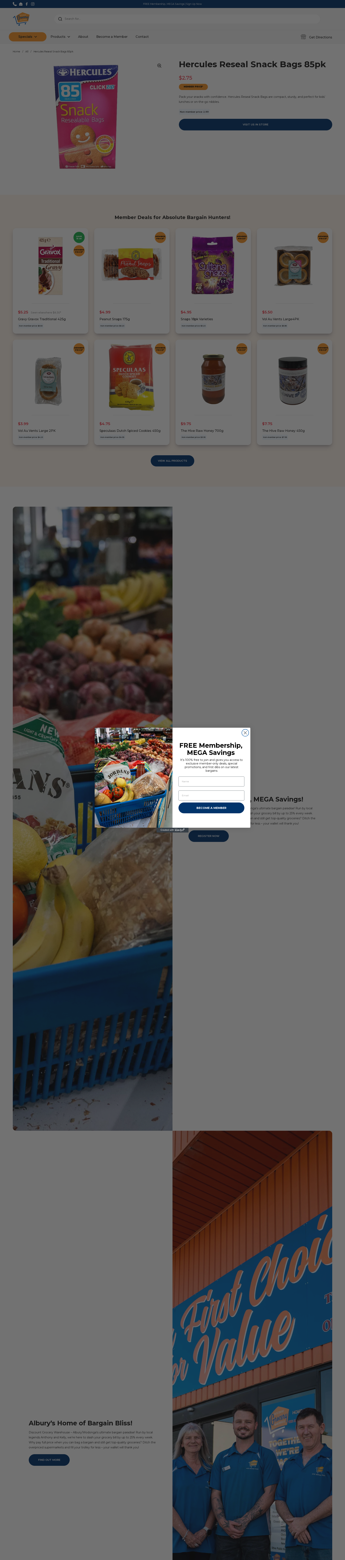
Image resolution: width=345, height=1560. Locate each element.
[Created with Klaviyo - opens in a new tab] (172, 830)
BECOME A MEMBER (211, 808)
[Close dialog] (245, 732)
